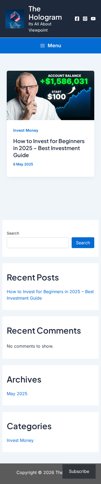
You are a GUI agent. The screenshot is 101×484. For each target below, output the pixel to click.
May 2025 (17, 393)
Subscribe (79, 471)
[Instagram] (85, 18)
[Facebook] (77, 18)
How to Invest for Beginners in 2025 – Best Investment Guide (49, 147)
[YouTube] (93, 18)
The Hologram (45, 12)
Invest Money (25, 130)
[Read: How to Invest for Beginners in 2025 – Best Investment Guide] (51, 95)
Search (13, 233)
